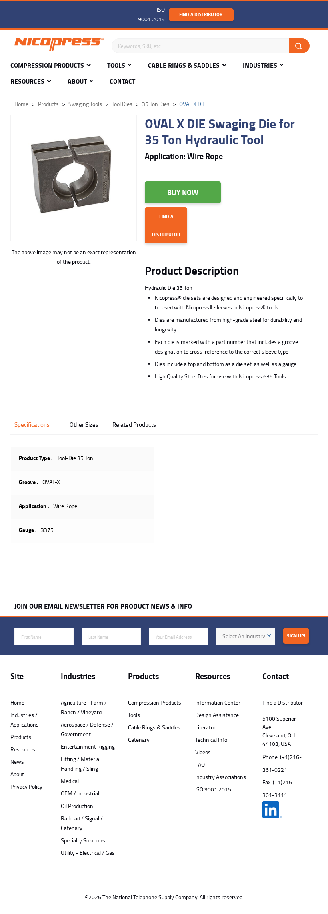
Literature (206, 727)
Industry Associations (220, 777)
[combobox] (245, 636)
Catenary (139, 739)
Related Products (134, 424)
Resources (27, 81)
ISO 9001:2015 (213, 789)
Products (20, 737)
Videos (203, 752)
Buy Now (182, 192)
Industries (260, 65)
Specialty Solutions (83, 840)
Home (17, 702)
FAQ (200, 764)
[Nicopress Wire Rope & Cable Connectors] (59, 46)
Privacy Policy (26, 786)
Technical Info (211, 739)
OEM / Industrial (80, 793)
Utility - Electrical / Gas (88, 852)
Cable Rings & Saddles (184, 65)
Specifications (32, 424)
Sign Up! (296, 635)
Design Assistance (217, 715)
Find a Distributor (200, 14)
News (17, 761)
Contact (122, 81)
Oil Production (77, 806)
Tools (116, 65)
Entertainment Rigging (88, 746)
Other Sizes (84, 424)
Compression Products (47, 65)
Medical (70, 781)
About (77, 81)
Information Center (217, 702)
